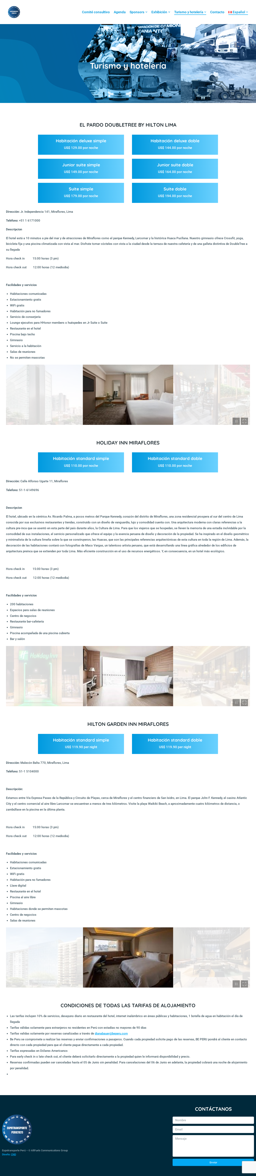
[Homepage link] (14, 12)
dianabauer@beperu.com (111, 1033)
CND (13, 1154)
